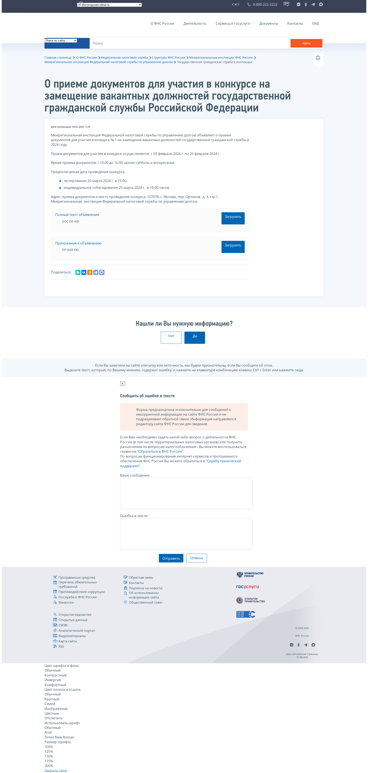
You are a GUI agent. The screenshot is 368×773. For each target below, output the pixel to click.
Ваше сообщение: (135, 475)
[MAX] (101, 272)
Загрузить (233, 216)
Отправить (171, 558)
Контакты (295, 23)
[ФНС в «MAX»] (320, 4)
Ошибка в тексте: (134, 515)
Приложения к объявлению (78, 243)
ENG (315, 23)
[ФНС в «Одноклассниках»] (306, 4)
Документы (268, 23)
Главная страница (58, 57)
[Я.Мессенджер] (77, 272)
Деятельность (195, 23)
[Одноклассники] (89, 272)
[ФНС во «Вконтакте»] (298, 4)
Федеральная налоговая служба (124, 57)
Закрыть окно (56, 770)
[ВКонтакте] (83, 272)
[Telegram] (95, 272)
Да (195, 336)
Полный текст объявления (77, 214)
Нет (171, 336)
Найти (306, 43)
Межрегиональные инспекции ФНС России (221, 57)
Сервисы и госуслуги (233, 23)
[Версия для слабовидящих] (236, 4)
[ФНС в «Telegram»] (313, 4)
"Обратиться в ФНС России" (160, 451)
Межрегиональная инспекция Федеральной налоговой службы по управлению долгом (108, 62)
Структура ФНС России (168, 57)
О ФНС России (162, 23)
